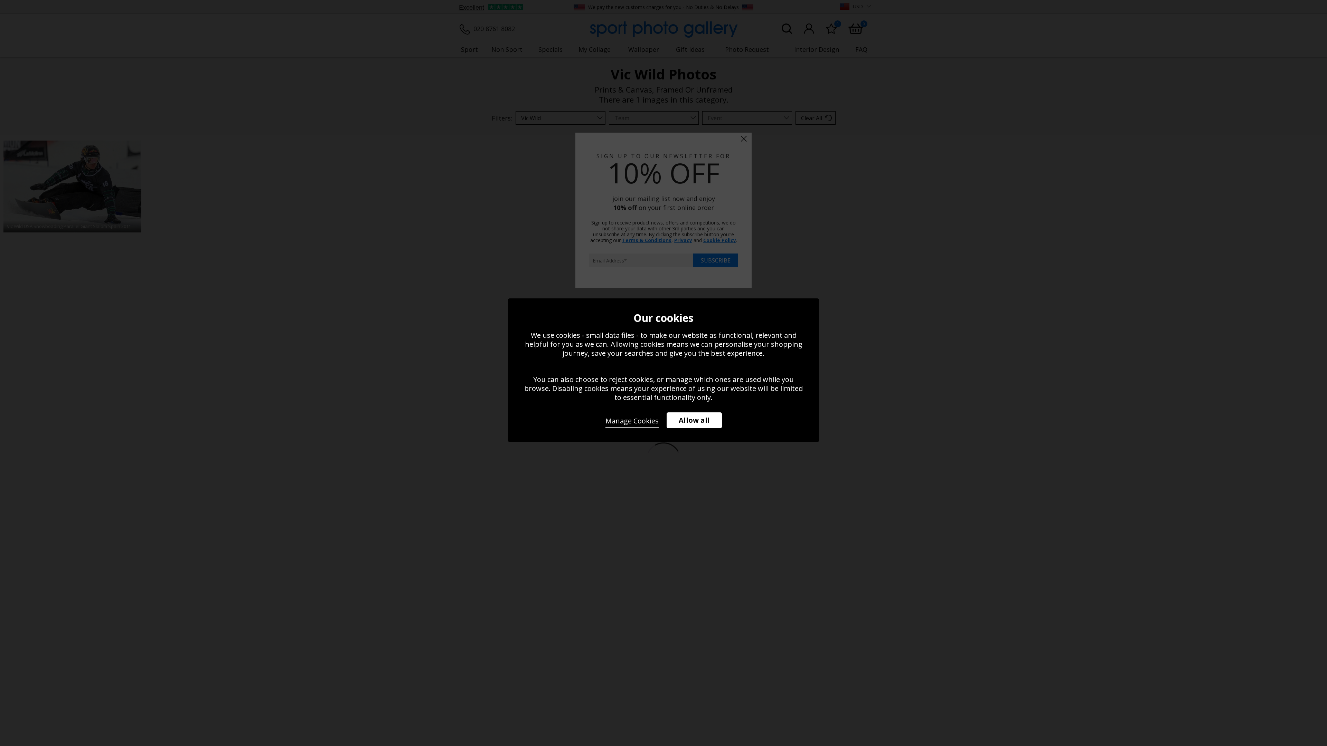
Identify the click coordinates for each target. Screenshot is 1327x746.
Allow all (694, 420)
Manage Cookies (632, 420)
